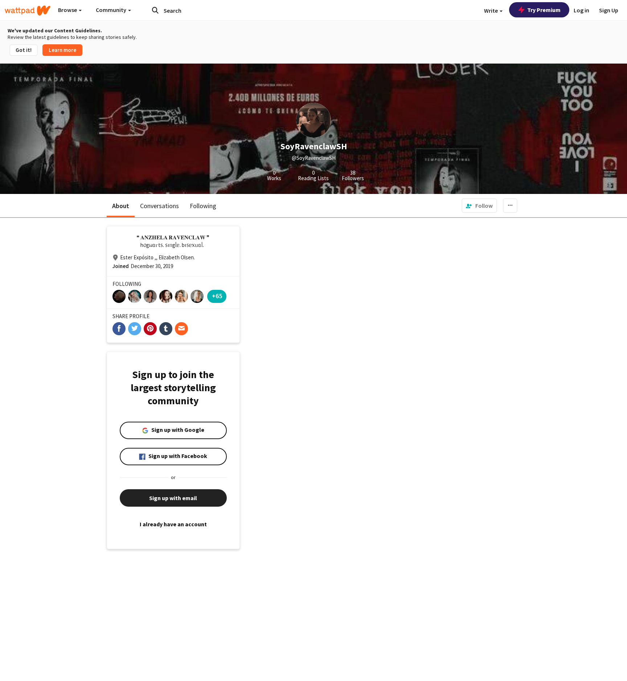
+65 (217, 296)
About (120, 206)
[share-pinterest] (150, 328)
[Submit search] (155, 10)
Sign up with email (173, 498)
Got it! (24, 49)
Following (203, 206)
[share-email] (181, 328)
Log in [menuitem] (581, 10)
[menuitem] (479, 205)
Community (111, 9)
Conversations (159, 206)
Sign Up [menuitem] (608, 10)
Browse (68, 9)
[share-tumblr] (165, 328)
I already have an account (173, 524)
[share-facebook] (119, 328)
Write (491, 10)
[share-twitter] (134, 328)
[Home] (27, 10)
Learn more (62, 49)
